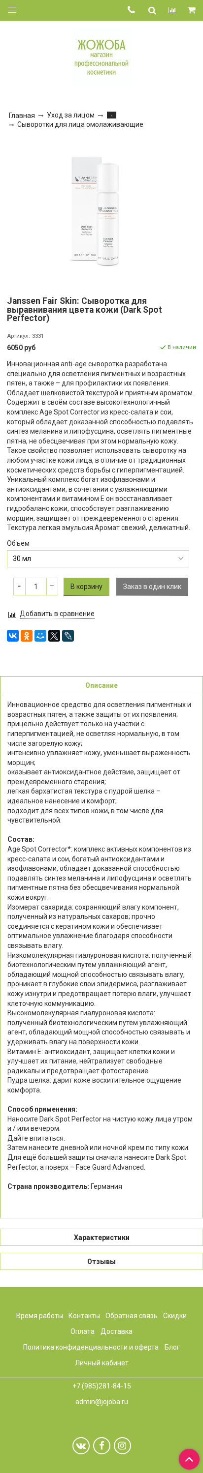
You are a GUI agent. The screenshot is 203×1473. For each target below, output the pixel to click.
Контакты (84, 1316)
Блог (172, 1347)
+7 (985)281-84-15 (101, 1386)
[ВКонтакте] (13, 636)
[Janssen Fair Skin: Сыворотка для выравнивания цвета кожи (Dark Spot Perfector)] (101, 210)
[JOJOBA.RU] (101, 56)
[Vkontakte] (81, 1445)
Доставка (117, 1331)
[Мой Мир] (40, 636)
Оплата (82, 1331)
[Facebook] (101, 1445)
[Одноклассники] (27, 636)
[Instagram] (122, 1445)
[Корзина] (192, 10)
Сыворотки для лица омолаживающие (80, 124)
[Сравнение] (172, 10)
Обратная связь (131, 1316)
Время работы (39, 1316)
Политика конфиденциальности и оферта (91, 1347)
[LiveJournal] (68, 636)
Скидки (175, 1316)
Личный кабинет (102, 1363)
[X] (54, 636)
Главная (22, 115)
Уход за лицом (71, 115)
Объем (18, 543)
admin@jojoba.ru (101, 1402)
